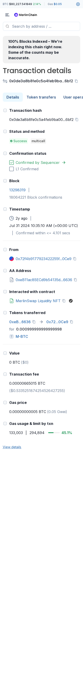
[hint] (5, 110)
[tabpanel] (41, 278)
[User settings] (78, 4)
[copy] (77, 81)
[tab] (13, 97)
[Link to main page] (28, 15)
